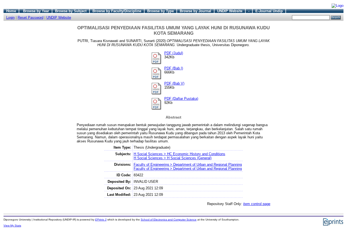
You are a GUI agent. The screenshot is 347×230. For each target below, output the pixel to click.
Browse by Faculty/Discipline (116, 11)
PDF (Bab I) (173, 68)
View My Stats (12, 225)
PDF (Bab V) (174, 83)
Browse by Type (160, 11)
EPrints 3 (101, 219)
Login (10, 17)
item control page (256, 204)
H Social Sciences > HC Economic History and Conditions (179, 154)
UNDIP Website (229, 11)
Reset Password (30, 17)
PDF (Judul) (173, 53)
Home (11, 11)
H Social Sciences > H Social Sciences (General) (172, 158)
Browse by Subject (70, 11)
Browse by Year (36, 11)
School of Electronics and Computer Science (169, 219)
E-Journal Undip (269, 11)
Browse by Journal (195, 11)
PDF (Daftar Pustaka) (181, 99)
